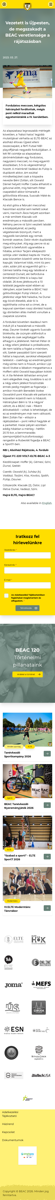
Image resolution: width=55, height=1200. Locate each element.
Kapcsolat (8, 1132)
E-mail (8, 580)
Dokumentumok (12, 1140)
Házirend (8, 1124)
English (47, 503)
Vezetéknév (10, 550)
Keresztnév (10, 565)
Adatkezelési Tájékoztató (10, 1114)
